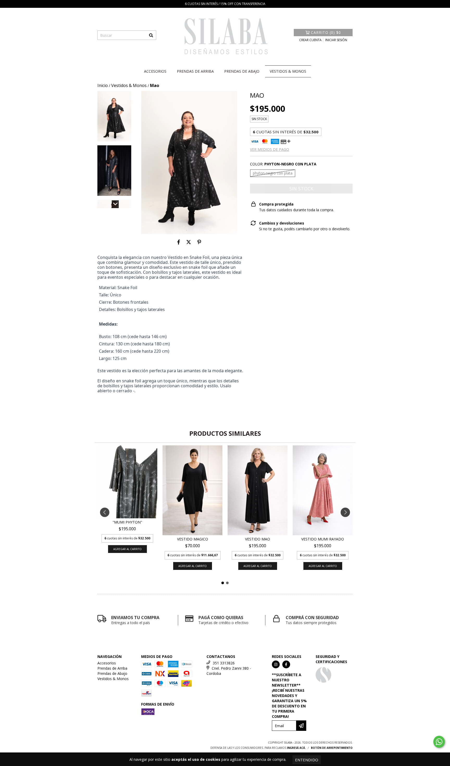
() (326, 32)
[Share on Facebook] (178, 242)
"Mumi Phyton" (127, 522)
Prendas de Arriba (195, 71)
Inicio (102, 85)
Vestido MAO (257, 539)
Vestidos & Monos (288, 71)
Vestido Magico (192, 539)
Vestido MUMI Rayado (322, 539)
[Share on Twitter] (188, 242)
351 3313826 (224, 663)
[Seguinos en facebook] (286, 664)
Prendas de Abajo (241, 71)
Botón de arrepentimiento (332, 748)
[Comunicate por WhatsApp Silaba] (439, 742)
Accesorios (155, 71)
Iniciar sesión (336, 40)
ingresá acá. (296, 748)
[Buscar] (151, 35)
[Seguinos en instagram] (276, 664)
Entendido (306, 759)
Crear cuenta (310, 40)
